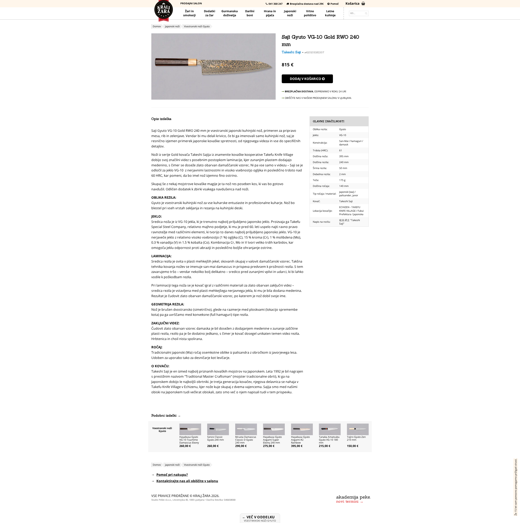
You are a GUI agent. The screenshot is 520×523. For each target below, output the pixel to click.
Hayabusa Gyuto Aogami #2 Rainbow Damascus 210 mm (300, 442)
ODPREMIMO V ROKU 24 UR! (315, 91)
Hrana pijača (270, 13)
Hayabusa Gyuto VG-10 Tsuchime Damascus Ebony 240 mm (189, 441)
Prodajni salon (191, 3)
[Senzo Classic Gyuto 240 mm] (218, 429)
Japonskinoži (290, 13)
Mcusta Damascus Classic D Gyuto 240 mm (245, 439)
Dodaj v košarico (306, 78)
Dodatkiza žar (209, 13)
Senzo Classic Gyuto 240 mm (215, 438)
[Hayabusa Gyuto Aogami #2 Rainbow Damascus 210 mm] (302, 429)
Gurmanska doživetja (229, 13)
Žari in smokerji (189, 13)
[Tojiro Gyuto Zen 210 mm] (358, 429)
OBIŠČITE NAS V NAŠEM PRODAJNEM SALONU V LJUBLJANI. (318, 98)
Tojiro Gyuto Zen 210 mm (356, 438)
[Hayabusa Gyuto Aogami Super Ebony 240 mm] (274, 429)
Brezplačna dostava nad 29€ (307, 3)
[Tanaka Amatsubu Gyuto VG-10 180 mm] (330, 429)
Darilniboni (249, 13)
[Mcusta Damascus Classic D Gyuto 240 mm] (246, 429)
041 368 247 (276, 3)
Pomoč (334, 3)
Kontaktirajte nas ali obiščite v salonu (187, 481)
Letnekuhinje (330, 13)
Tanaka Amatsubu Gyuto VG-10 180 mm (329, 439)
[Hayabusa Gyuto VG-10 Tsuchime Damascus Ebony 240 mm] (190, 429)
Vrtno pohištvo (310, 13)
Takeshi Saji (291, 52)
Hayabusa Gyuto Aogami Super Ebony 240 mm (272, 439)
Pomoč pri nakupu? (172, 474)
